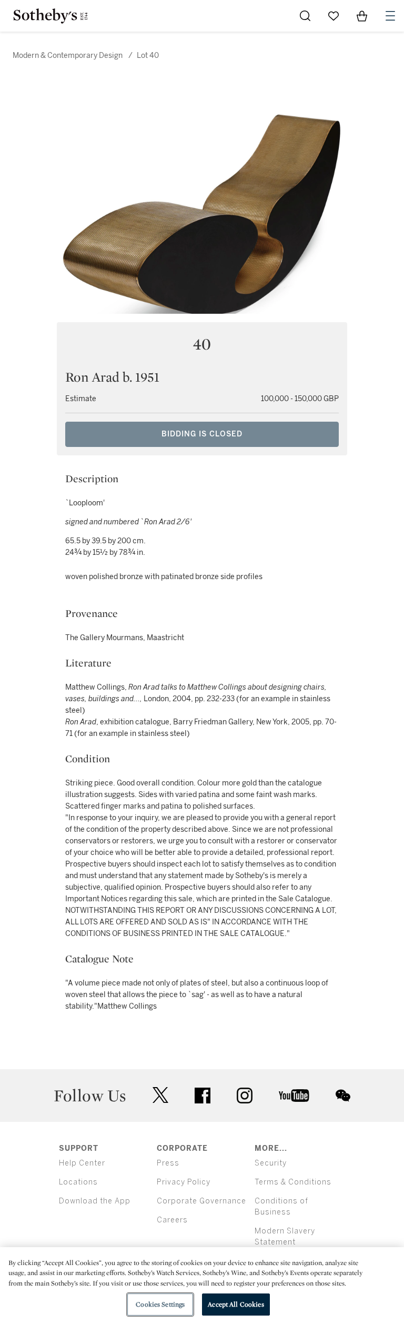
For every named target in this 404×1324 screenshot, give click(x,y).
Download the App (94, 1201)
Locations (78, 1182)
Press (168, 1163)
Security (271, 1163)
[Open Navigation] (390, 16)
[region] (202, 1285)
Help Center (82, 1163)
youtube (294, 1095)
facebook (202, 1095)
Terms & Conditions (293, 1182)
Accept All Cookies (236, 1304)
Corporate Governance (201, 1201)
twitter (160, 1095)
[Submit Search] (305, 16)
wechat (343, 1095)
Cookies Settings (160, 1304)
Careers (172, 1220)
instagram (244, 1095)
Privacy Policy (183, 1182)
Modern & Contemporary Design (68, 55)
